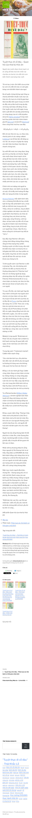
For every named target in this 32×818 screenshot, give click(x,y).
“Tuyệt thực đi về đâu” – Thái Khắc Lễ (14, 535)
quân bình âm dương (9, 790)
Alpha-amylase (14, 117)
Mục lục (5, 520)
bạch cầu (27, 767)
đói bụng (13, 801)
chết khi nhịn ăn (19, 777)
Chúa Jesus (12, 777)
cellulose (6, 139)
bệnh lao (15, 772)
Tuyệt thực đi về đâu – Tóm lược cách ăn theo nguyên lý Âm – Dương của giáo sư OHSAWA (20, 595)
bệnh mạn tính (20, 537)
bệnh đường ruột (6, 777)
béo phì (22, 767)
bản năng (5, 770)
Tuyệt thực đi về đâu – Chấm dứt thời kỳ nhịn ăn (7, 613)
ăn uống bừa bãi (7, 801)
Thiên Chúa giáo (6, 792)
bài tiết (4, 767)
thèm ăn (12, 792)
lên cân (21, 782)
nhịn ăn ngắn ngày (21, 787)
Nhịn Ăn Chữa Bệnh (15, 10)
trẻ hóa (20, 798)
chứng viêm (5, 780)
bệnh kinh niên (11, 537)
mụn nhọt (25, 782)
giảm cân (5, 782)
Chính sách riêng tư (8, 812)
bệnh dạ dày (22, 770)
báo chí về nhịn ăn (13, 767)
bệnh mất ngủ (6, 775)
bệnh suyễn (17, 775)
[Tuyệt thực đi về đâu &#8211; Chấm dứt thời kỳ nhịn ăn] (8, 606)
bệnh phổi (12, 775)
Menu (17, 18)
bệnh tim (22, 775)
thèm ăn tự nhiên (19, 792)
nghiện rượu (5, 785)
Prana (14, 301)
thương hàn (6, 795)
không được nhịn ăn (13, 782)
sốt (23, 790)
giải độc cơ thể (19, 780)
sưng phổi (19, 790)
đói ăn (17, 801)
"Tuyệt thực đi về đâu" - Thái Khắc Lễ (15, 761)
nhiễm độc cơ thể (20, 785)
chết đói (26, 777)
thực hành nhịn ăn (10, 798)
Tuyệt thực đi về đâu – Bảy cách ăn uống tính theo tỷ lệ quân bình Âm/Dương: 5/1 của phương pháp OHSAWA (8, 595)
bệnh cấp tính (13, 770)
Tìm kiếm (25, 746)
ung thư (25, 798)
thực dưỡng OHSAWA (18, 795)
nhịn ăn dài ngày (8, 787)
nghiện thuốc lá (11, 785)
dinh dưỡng (11, 780)
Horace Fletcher (8, 199)
